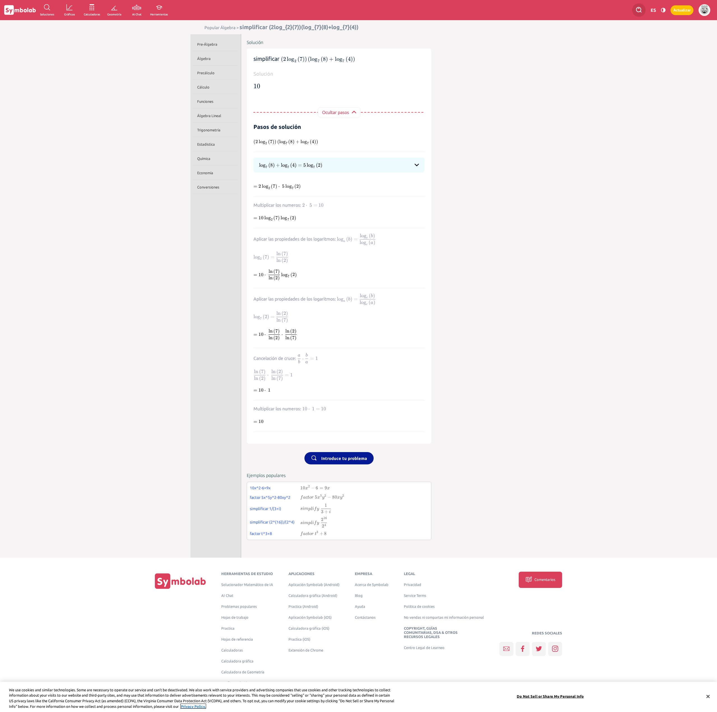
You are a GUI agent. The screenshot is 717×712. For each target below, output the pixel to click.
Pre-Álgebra (207, 44)
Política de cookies (419, 606)
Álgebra (204, 59)
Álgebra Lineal (209, 116)
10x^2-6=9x (260, 488)
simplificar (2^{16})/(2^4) (272, 522)
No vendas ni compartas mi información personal (444, 617)
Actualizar (682, 10)
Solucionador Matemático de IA (247, 585)
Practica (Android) (303, 606)
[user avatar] (704, 10)
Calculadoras (232, 650)
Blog (359, 596)
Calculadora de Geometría (242, 672)
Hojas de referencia (237, 639)
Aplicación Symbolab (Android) (313, 585)
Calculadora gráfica (237, 661)
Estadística (206, 144)
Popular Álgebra (220, 27)
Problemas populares (239, 606)
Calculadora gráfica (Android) (312, 596)
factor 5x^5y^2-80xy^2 (270, 497)
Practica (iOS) (299, 639)
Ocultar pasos (335, 112)
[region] (358, 697)
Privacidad (412, 585)
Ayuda (360, 606)
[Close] (708, 696)
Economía (205, 173)
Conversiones (208, 187)
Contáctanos (365, 617)
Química (203, 158)
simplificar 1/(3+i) (265, 509)
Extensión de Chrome (305, 650)
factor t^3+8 (261, 534)
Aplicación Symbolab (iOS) (310, 617)
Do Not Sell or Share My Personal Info (550, 696)
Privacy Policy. (193, 706)
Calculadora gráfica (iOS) (308, 628)
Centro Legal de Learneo (424, 648)
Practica (227, 628)
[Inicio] (180, 581)
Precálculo (206, 73)
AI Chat (227, 596)
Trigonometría (208, 130)
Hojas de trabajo (234, 617)
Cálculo (203, 87)
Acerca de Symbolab (371, 585)
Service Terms (415, 596)
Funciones (205, 101)
